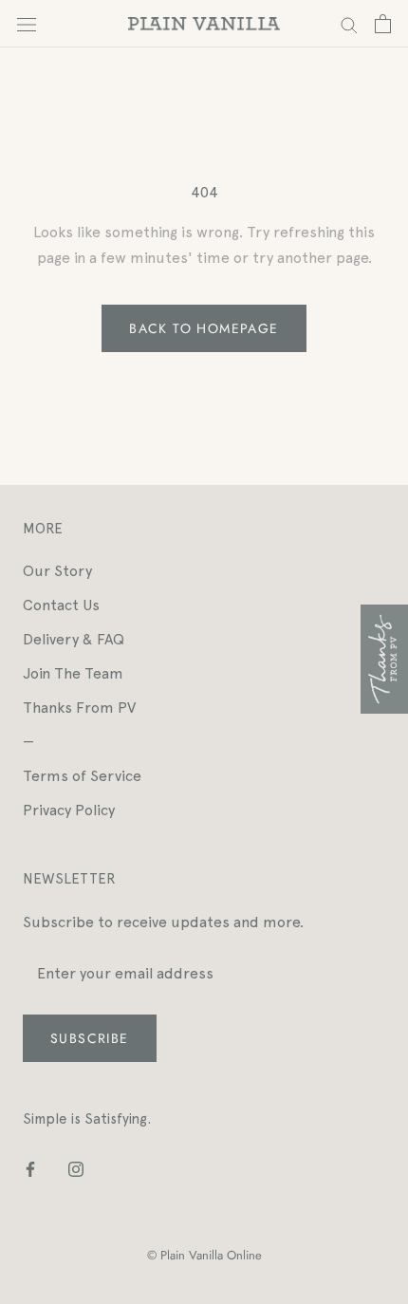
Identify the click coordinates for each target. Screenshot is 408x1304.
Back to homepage (203, 328)
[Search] (349, 23)
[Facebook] (30, 1168)
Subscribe (89, 1038)
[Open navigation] (26, 23)
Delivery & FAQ (73, 639)
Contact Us (61, 605)
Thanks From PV (79, 708)
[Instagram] (75, 1168)
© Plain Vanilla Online (204, 1255)
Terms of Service (82, 776)
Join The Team (73, 673)
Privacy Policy (69, 810)
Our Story (57, 571)
